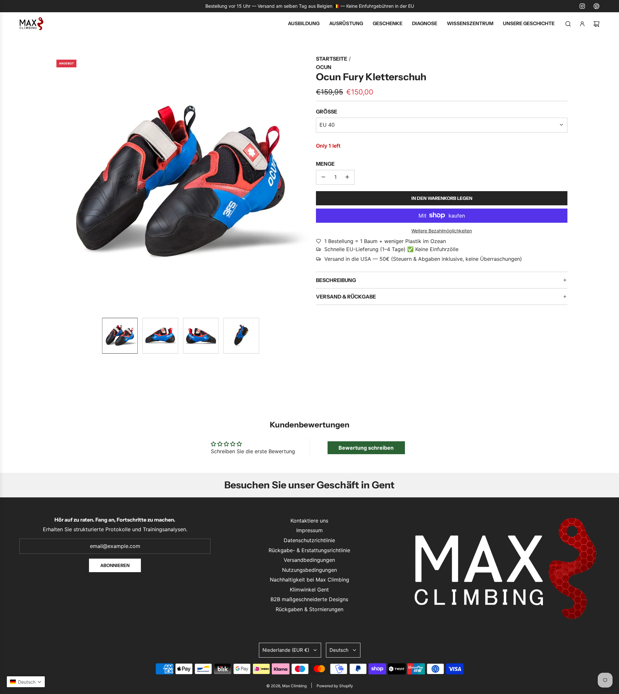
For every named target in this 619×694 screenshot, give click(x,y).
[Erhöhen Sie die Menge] (347, 177)
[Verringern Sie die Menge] (323, 177)
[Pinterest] (596, 6)
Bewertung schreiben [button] (366, 448)
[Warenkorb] (596, 24)
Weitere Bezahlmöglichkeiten (441, 230)
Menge (325, 164)
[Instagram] (582, 6)
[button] (57, 184)
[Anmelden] (582, 24)
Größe (326, 111)
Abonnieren (115, 565)
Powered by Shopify (335, 685)
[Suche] (568, 24)
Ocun (323, 67)
